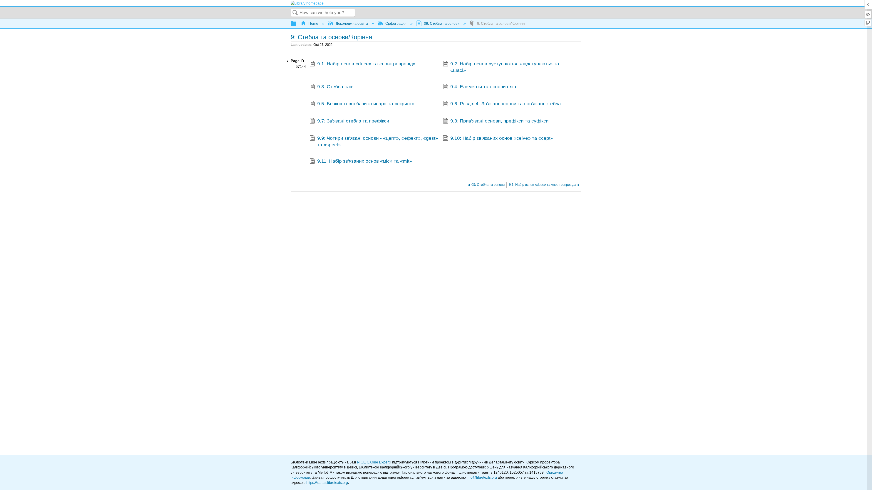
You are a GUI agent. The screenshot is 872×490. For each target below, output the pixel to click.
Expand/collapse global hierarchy (296, 24)
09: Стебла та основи (442, 23)
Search (295, 13)
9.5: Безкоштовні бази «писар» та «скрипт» (366, 103)
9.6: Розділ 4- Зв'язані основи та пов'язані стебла (505, 103)
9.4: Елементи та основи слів (483, 86)
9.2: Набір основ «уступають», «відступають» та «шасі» (504, 67)
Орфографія (395, 23)
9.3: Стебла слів (335, 86)
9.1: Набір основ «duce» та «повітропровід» (366, 63)
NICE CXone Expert (373, 462)
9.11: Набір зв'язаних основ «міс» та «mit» (364, 161)
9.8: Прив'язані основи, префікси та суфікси (499, 120)
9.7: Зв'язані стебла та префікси (353, 120)
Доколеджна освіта (352, 23)
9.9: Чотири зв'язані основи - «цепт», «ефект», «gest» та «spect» (377, 141)
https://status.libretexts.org (327, 483)
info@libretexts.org (482, 477)
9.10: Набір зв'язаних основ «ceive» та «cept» (501, 138)
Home (313, 23)
